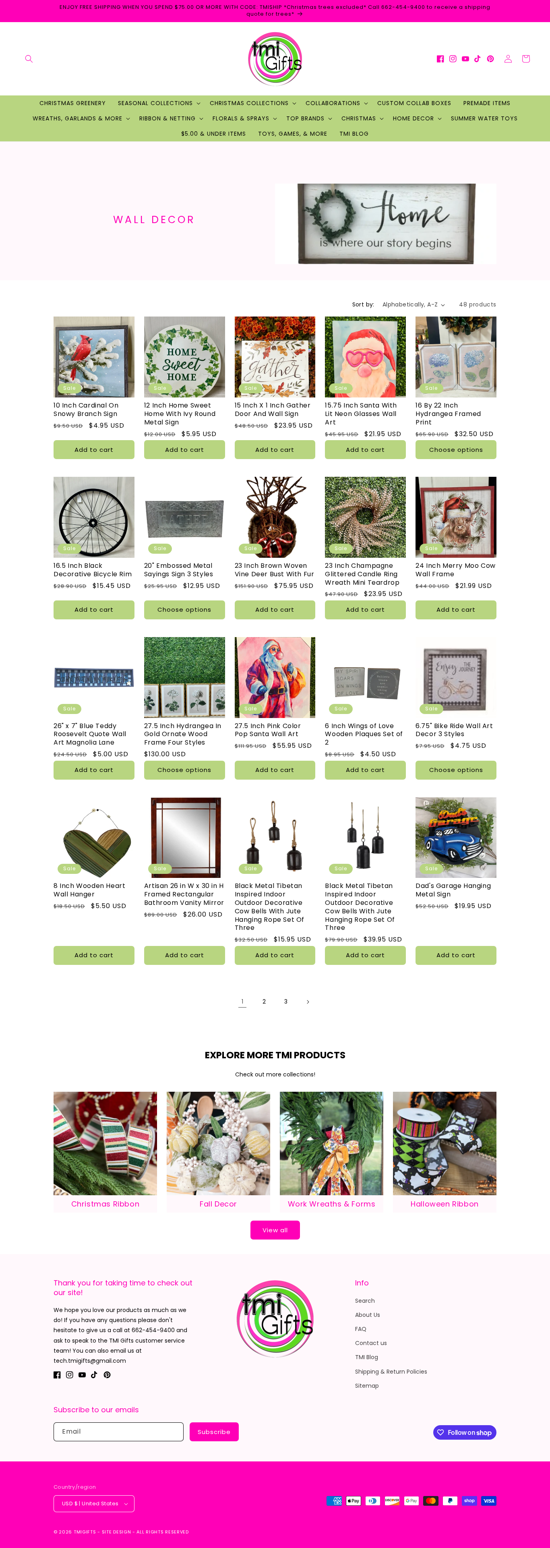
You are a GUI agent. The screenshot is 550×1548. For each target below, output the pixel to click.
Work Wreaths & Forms (332, 1204)
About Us (367, 1315)
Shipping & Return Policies (391, 1372)
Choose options (456, 449)
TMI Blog (366, 1357)
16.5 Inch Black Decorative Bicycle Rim (93, 570)
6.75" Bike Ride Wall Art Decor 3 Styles (454, 730)
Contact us (371, 1343)
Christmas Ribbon (105, 1204)
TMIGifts (85, 1532)
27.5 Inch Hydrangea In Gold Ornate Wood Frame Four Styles (182, 734)
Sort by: (363, 304)
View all (275, 1230)
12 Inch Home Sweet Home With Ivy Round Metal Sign (179, 413)
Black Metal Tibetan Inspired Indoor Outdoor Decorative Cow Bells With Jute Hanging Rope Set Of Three (269, 907)
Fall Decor (218, 1204)
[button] (29, 59)
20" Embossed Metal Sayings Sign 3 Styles (178, 570)
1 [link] (242, 1002)
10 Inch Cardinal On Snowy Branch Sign (86, 409)
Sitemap (367, 1386)
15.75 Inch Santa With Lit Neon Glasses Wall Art (361, 413)
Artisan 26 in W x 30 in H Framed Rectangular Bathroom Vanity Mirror (184, 894)
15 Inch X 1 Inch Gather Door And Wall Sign (273, 409)
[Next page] (307, 1002)
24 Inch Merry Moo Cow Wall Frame (456, 570)
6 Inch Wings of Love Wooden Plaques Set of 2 (364, 734)
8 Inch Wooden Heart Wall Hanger (89, 890)
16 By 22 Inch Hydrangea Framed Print (448, 413)
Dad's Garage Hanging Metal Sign (453, 890)
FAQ (360, 1329)
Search (365, 1301)
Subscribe (214, 1432)
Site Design (116, 1532)
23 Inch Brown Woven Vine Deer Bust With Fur (274, 570)
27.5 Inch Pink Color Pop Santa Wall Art (268, 730)
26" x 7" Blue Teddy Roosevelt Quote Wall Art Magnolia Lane (90, 734)
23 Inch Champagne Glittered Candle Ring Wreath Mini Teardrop (362, 574)
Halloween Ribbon (445, 1204)
